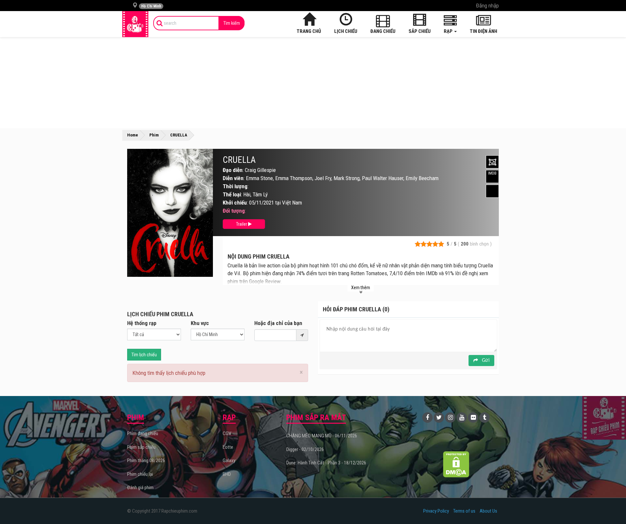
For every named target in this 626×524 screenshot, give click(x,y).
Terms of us (464, 511)
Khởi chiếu (235, 202)
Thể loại (232, 194)
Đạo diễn (233, 170)
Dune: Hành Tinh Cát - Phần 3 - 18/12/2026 (326, 463)
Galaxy (229, 460)
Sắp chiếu (420, 31)
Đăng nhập (487, 5)
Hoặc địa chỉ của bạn (278, 323)
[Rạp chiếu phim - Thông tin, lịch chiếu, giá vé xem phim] (135, 24)
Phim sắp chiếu (141, 447)
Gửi (485, 360)
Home (132, 135)
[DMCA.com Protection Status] (456, 464)
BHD (227, 474)
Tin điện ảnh (483, 31)
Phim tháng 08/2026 (146, 460)
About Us (488, 511)
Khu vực (200, 323)
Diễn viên (233, 178)
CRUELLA (239, 160)
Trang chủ (309, 31)
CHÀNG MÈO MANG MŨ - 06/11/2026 (321, 436)
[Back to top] (611, 506)
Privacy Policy (436, 511)
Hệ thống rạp (141, 323)
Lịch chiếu (345, 31)
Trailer (242, 224)
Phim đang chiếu (142, 433)
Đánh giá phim (140, 487)
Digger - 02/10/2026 (305, 449)
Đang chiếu (382, 31)
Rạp (449, 31)
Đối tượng (234, 211)
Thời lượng (235, 186)
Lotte (228, 447)
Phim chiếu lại (140, 474)
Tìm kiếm (231, 23)
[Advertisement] (313, 82)
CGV (227, 433)
